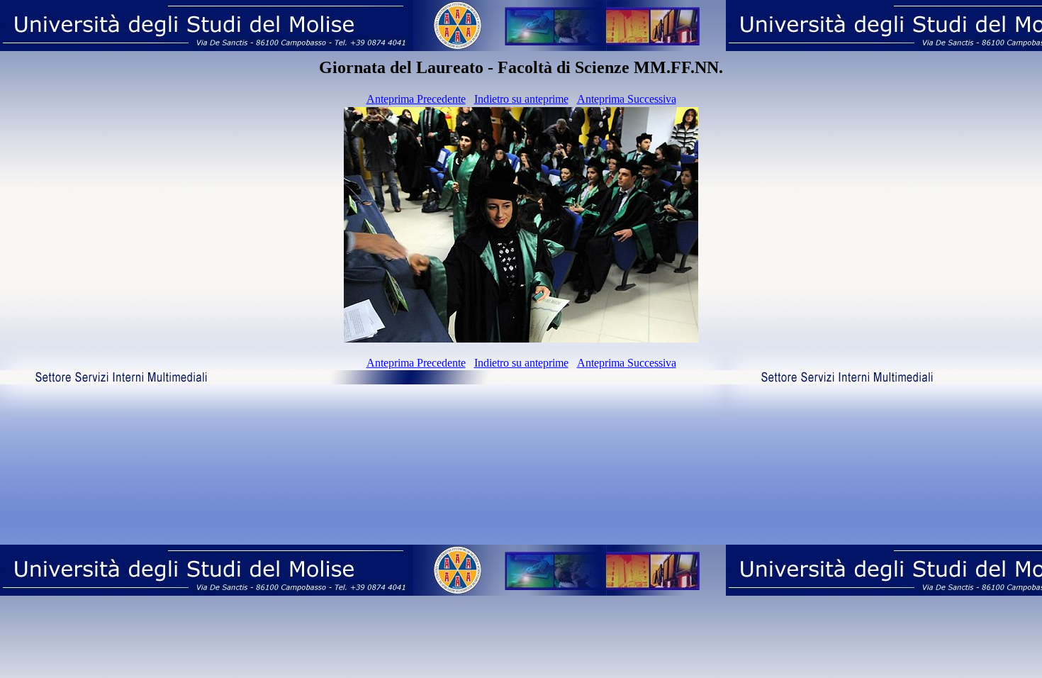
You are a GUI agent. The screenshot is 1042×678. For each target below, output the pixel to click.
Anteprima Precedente (416, 99)
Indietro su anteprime (521, 99)
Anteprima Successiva (626, 99)
